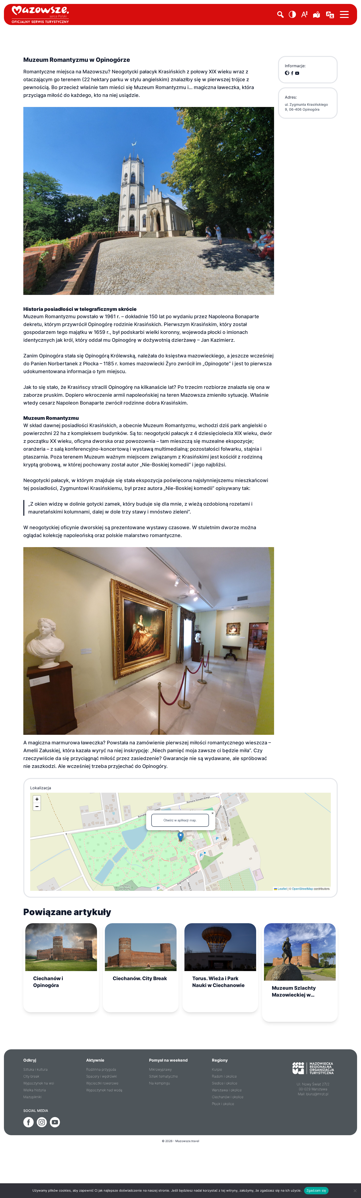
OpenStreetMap (302, 888)
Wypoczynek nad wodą (104, 1090)
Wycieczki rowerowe (102, 1083)
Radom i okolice (224, 1076)
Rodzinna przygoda (101, 1069)
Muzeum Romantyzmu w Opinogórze (76, 59)
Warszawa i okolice (227, 1090)
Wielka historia (34, 1090)
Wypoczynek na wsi (38, 1083)
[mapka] (317, 14)
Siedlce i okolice (224, 1083)
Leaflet (282, 888)
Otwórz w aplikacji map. (180, 820)
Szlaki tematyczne (163, 1076)
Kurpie (217, 1069)
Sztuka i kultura (35, 1069)
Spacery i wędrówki (101, 1076)
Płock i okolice (223, 1104)
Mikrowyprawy (160, 1069)
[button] (292, 14)
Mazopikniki (32, 1097)
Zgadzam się (316, 1190)
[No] (354, 1190)
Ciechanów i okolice (227, 1097)
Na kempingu (159, 1083)
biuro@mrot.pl (317, 1094)
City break (31, 1076)
